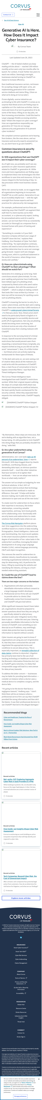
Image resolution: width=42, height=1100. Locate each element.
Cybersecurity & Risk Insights (21, 1017)
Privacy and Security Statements (22, 982)
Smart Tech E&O (21, 951)
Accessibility (21, 993)
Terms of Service (21, 978)
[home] (21, 7)
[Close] (39, 1079)
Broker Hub (21, 1004)
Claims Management (21, 963)
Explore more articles (21, 898)
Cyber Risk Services (21, 955)
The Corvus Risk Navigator (12, 523)
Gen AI (21, 24)
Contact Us (7, 14)
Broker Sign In (21, 1036)
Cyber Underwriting (21, 959)
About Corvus (21, 974)
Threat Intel (21, 1021)
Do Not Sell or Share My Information (21, 988)
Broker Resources (21, 1012)
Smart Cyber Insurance (21, 947)
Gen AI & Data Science (11, 20)
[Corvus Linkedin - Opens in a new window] (21, 937)
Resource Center (21, 1008)
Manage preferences (20, 1096)
